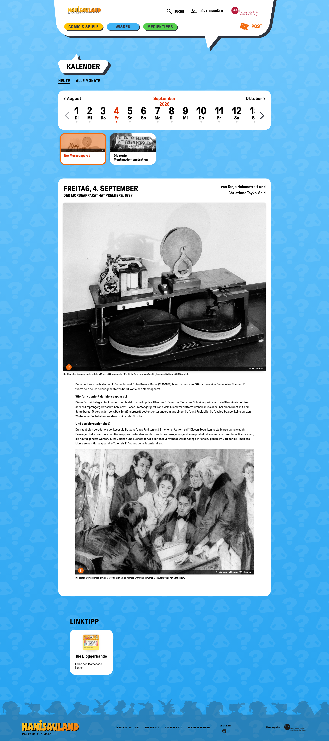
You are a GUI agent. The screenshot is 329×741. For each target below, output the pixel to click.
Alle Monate (88, 81)
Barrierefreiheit (199, 727)
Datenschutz (173, 727)
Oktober (254, 98)
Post (256, 26)
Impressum (152, 727)
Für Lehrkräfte (211, 11)
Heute (64, 81)
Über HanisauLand (128, 727)
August (73, 98)
